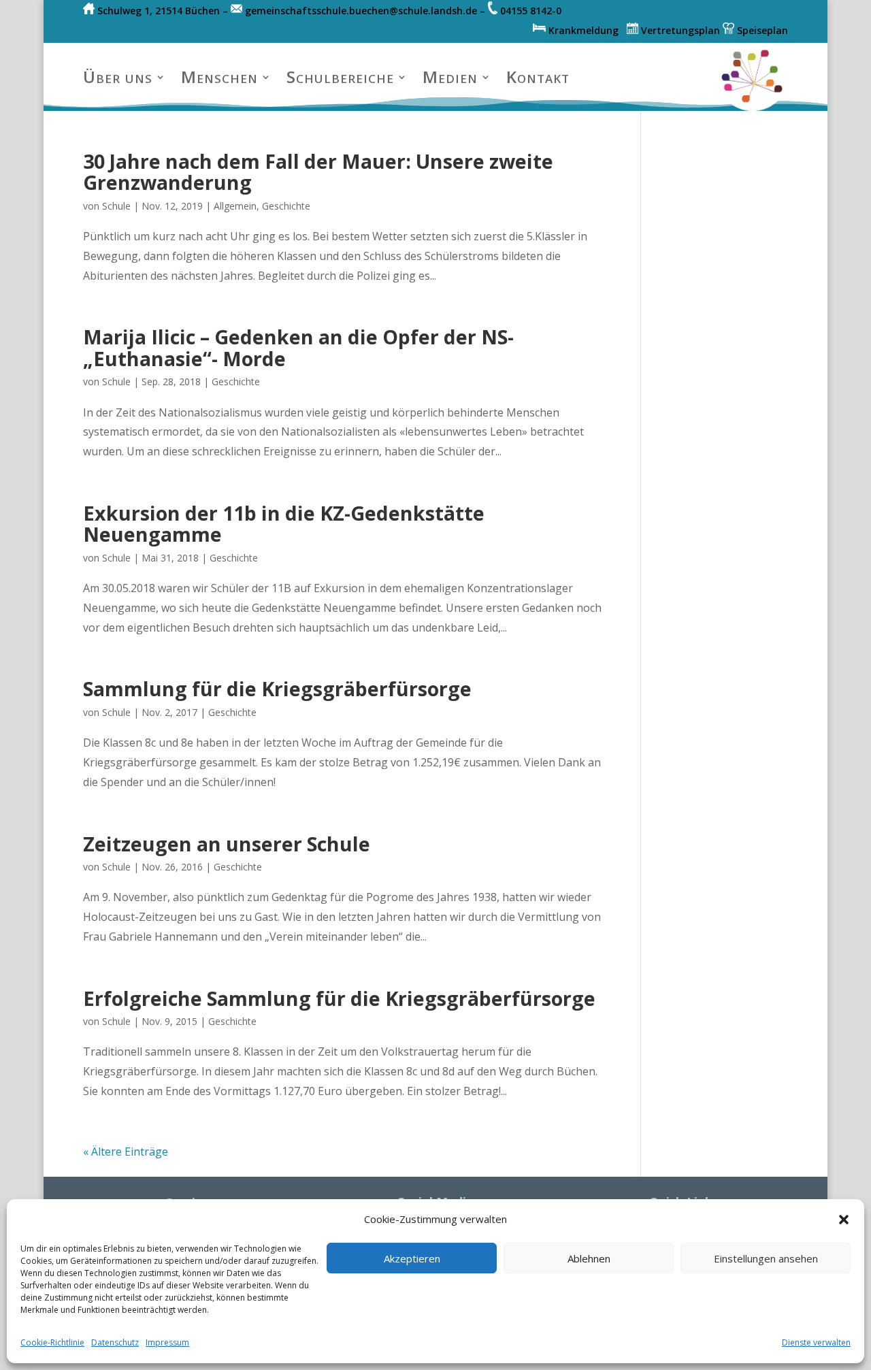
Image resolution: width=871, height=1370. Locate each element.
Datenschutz (115, 1342)
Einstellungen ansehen (766, 1258)
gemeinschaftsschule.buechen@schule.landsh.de (361, 10)
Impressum (167, 1342)
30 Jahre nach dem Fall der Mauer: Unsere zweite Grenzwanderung (318, 171)
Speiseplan (761, 30)
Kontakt (538, 76)
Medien (450, 76)
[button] (844, 1219)
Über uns (117, 76)
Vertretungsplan (679, 30)
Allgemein (235, 205)
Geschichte (286, 205)
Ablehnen (589, 1258)
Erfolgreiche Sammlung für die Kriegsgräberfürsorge (339, 998)
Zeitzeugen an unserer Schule (226, 843)
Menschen (219, 76)
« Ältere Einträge (125, 1151)
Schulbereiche (340, 76)
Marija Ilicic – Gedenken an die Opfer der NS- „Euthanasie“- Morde (298, 347)
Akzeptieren (412, 1258)
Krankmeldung (586, 30)
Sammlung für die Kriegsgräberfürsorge (277, 688)
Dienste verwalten (816, 1342)
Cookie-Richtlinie (52, 1342)
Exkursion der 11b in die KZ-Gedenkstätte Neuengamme (283, 523)
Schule (116, 205)
